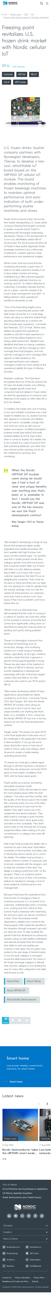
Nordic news (15, 15)
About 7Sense (34, 981)
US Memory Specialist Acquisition (17, 1193)
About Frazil (13, 981)
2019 (26, 15)
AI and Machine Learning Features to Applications (25, 1189)
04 (32, 15)
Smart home (16, 1082)
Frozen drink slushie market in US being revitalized (26, 18)
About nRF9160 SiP (16, 991)
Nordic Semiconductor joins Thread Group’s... (22, 1197)
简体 (4, 1159)
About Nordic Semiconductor (21, 1000)
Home (4, 15)
